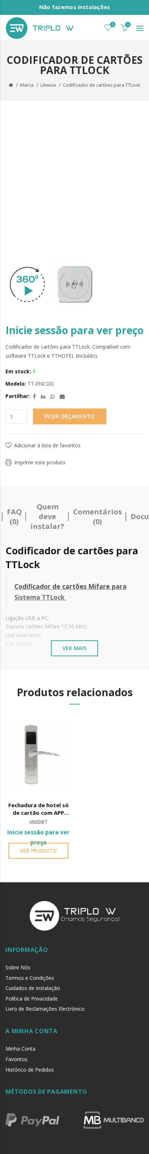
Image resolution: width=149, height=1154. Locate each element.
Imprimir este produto (39, 462)
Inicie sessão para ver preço (74, 330)
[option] (27, 284)
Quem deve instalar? (47, 516)
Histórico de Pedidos (29, 1069)
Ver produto (38, 850)
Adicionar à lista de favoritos (47, 445)
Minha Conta (20, 1048)
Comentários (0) (97, 516)
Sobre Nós (17, 967)
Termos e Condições (29, 977)
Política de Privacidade (31, 998)
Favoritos (16, 1059)
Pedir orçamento (69, 416)
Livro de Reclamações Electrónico (45, 1008)
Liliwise (48, 85)
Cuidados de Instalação (32, 988)
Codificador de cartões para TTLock (101, 85)
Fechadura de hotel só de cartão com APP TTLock (38, 809)
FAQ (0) (14, 516)
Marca (27, 85)
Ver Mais (74, 648)
